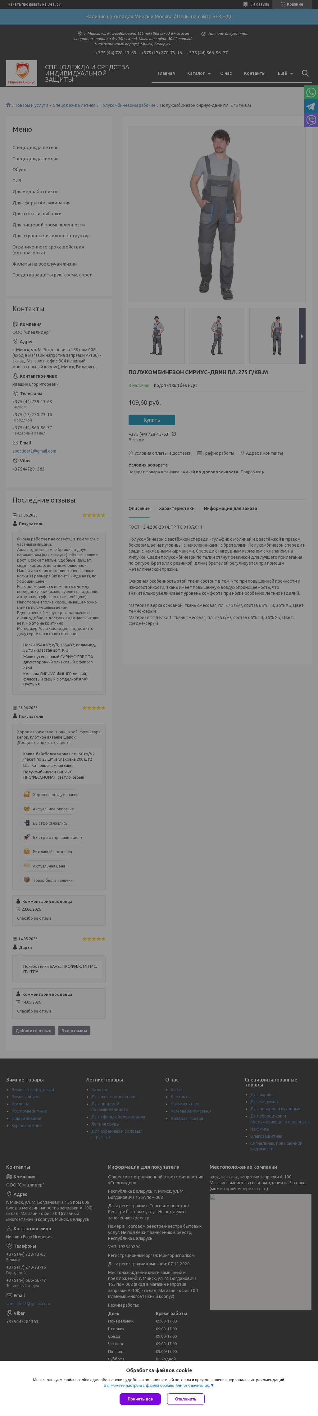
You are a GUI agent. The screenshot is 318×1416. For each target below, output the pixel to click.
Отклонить (186, 1399)
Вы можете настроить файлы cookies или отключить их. (157, 1385)
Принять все (140, 1399)
